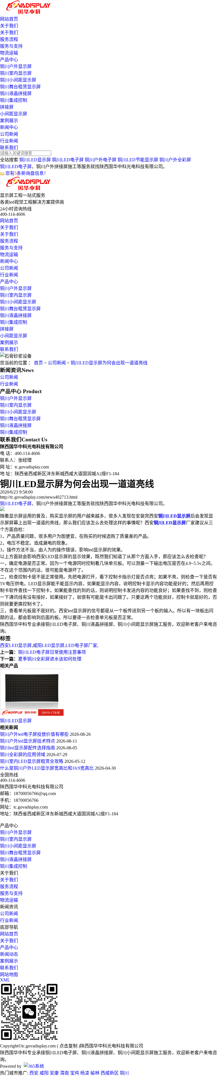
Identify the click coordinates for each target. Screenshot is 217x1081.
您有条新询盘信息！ (26, 173)
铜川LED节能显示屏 (138, 159)
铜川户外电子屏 (100, 159)
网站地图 (9, 974)
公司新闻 (9, 134)
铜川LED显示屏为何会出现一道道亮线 (109, 362)
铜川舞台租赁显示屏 (20, 86)
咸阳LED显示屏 (48, 645)
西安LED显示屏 (16, 645)
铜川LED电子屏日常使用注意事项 (52, 652)
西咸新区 (110, 1073)
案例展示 (9, 120)
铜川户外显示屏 (16, 66)
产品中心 (9, 59)
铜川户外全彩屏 (175, 159)
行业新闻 (9, 140)
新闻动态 (9, 954)
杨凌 (84, 1073)
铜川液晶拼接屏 (16, 93)
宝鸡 (74, 1073)
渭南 (64, 1073)
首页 (38, 362)
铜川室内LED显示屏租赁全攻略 (32, 761)
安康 (54, 1073)
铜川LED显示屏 (35, 159)
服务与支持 (11, 46)
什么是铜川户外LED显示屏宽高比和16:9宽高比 (47, 768)
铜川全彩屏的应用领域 (23, 754)
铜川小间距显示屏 (18, 80)
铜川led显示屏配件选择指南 (28, 747)
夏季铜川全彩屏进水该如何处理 (49, 659)
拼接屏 (7, 107)
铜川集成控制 (13, 100)
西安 (33, 1073)
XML (5, 979)
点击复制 (68, 1045)
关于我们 (9, 25)
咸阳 (44, 1073)
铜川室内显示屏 (16, 73)
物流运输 (9, 52)
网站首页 (9, 19)
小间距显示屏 (13, 113)
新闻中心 (9, 127)
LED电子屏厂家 (81, 645)
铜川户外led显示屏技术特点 (28, 741)
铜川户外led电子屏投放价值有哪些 (35, 734)
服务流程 (9, 39)
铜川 (124, 1073)
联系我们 (9, 147)
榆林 (94, 1073)
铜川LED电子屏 (68, 159)
